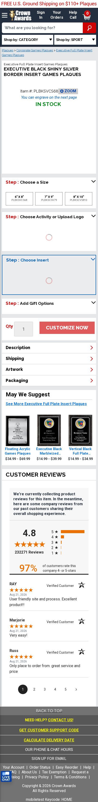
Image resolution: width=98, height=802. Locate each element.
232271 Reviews (32, 552)
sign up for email (49, 758)
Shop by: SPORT (69, 40)
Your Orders (56, 15)
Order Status (39, 767)
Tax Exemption (54, 772)
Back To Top (49, 711)
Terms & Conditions (70, 777)
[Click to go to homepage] (20, 15)
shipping (15, 358)
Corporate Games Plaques (34, 50)
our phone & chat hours (49, 749)
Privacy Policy (37, 777)
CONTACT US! (60, 720)
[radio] (69, 531)
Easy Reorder (67, 767)
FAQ (13, 772)
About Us (29, 772)
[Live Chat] (6, 776)
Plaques (7, 50)
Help (87, 767)
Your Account (13, 767)
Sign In (41, 15)
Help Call (73, 15)
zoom (70, 91)
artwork (14, 369)
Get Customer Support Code (49, 730)
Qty (9, 326)
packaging (17, 380)
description (18, 347)
